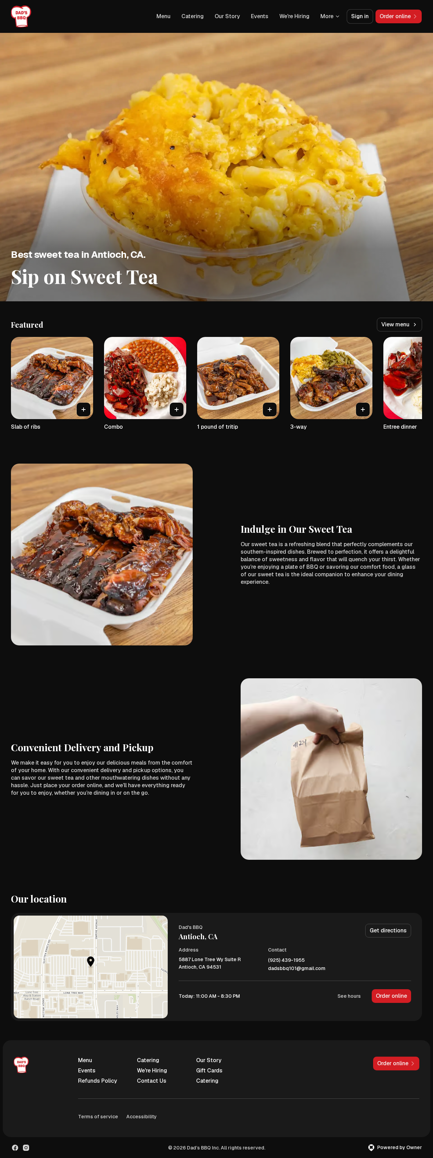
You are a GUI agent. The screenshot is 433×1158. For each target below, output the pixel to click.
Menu (163, 16)
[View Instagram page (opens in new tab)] (26, 1148)
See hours (349, 996)
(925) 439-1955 (286, 960)
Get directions (388, 930)
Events (259, 16)
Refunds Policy (97, 1080)
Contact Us (151, 1080)
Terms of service (98, 1116)
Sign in (360, 16)
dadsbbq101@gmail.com (297, 968)
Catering (192, 16)
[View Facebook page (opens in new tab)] (15, 1148)
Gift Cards (209, 1070)
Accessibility (141, 1116)
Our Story (227, 16)
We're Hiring (294, 16)
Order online (391, 995)
